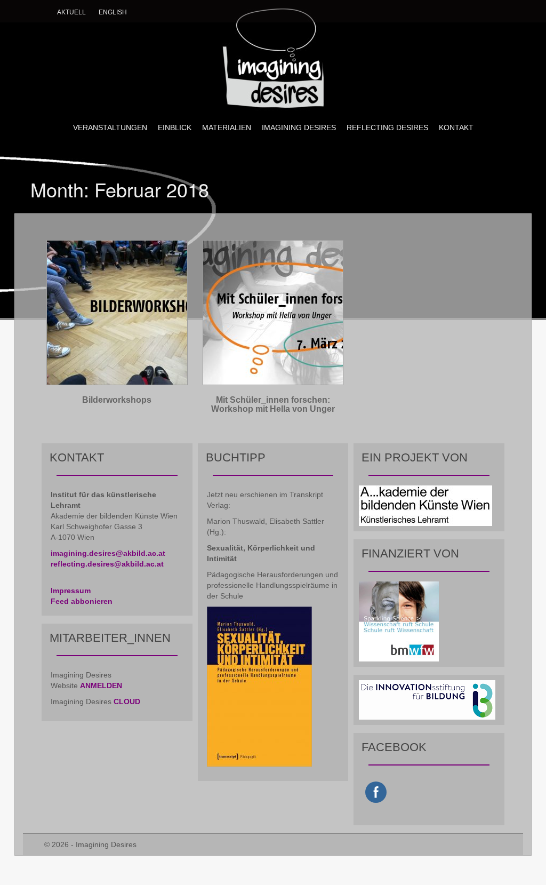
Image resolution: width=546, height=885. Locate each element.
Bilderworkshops (116, 399)
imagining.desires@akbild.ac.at (108, 553)
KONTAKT (456, 127)
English (113, 12)
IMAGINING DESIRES (299, 127)
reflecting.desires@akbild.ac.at (107, 564)
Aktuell (71, 12)
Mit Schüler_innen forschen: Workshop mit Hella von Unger (273, 404)
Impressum (71, 590)
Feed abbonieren (82, 601)
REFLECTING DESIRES (387, 127)
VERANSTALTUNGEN (110, 127)
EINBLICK (174, 127)
